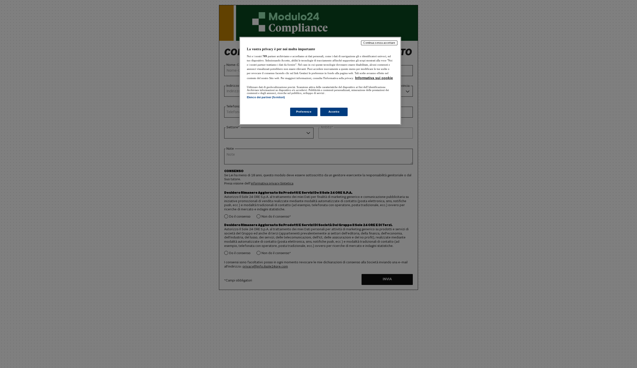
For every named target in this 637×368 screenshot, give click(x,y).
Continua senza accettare (379, 42)
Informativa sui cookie (374, 78)
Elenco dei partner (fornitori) (266, 97)
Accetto (334, 111)
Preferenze (304, 111)
